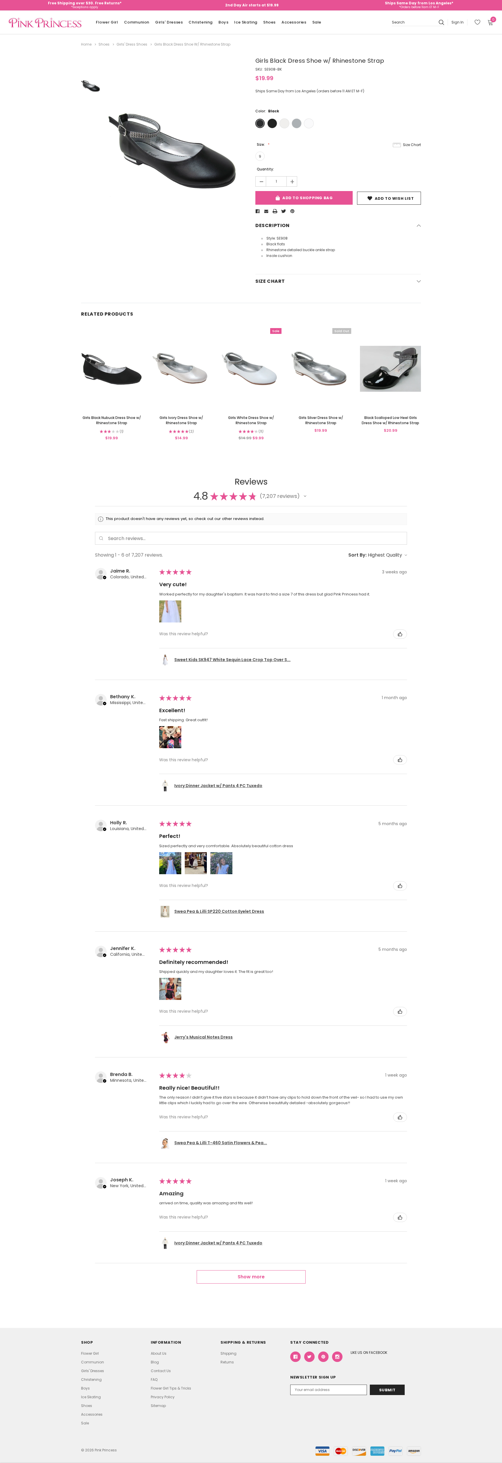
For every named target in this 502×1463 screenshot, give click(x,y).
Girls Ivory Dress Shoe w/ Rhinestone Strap (181, 420)
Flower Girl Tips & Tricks (171, 1388)
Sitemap (158, 1405)
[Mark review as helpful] (400, 634)
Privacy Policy (163, 1396)
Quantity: (265, 169)
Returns (227, 1362)
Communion (136, 22)
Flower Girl (107, 22)
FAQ (154, 1379)
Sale (316, 22)
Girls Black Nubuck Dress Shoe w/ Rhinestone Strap (112, 420)
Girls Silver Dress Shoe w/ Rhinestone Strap (321, 420)
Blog (155, 1362)
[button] (305, 496)
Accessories (294, 22)
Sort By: (357, 555)
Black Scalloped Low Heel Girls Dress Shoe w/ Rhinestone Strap (390, 420)
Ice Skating (245, 22)
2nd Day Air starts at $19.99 (252, 5)
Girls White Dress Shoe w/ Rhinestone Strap (251, 420)
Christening (201, 22)
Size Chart (412, 144)
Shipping (228, 1353)
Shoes (269, 22)
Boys (223, 22)
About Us (158, 1353)
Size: (261, 144)
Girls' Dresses (169, 22)
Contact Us (161, 1370)
